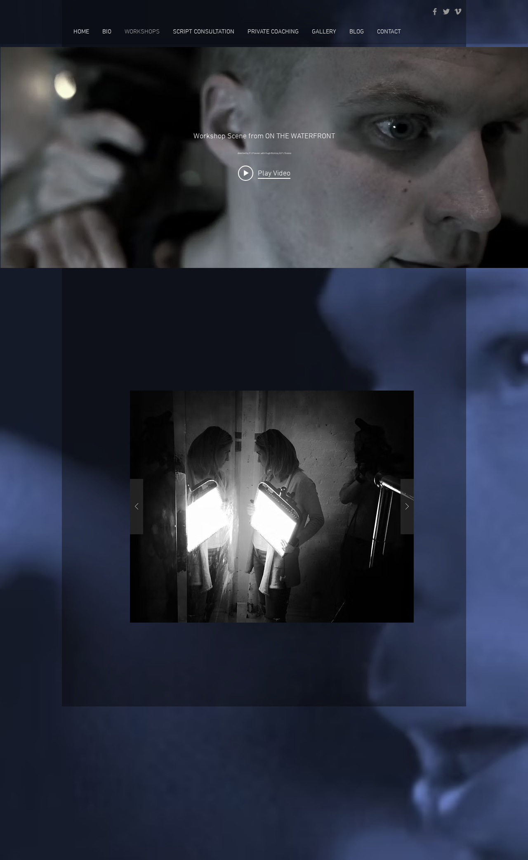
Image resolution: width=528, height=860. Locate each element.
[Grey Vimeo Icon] (457, 11)
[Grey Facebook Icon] (434, 11)
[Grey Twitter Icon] (446, 11)
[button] (272, 507)
